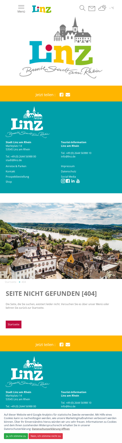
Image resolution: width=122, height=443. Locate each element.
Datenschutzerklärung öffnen (51, 429)
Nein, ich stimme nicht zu (46, 436)
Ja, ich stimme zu (16, 436)
